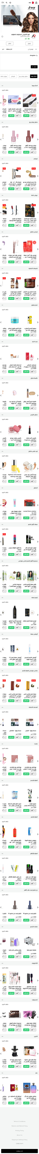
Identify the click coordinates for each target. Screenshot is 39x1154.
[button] (19, 36)
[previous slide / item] (1, 18)
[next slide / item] (37, 18)
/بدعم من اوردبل (19, 1143)
